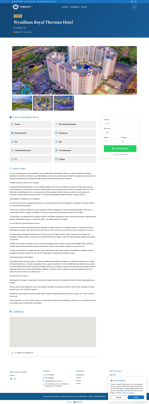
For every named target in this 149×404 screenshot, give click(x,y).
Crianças (123, 137)
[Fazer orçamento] (134, 6)
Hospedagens (80, 375)
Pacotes (84, 7)
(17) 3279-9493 (49, 378)
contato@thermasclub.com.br (53, 381)
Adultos (106, 137)
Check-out (107, 128)
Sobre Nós (112, 375)
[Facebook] (132, 1)
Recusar (118, 397)
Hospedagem (74, 7)
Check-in (106, 119)
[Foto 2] (22, 103)
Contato (78, 383)
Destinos (65, 7)
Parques (78, 377)
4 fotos (131, 91)
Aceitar (136, 397)
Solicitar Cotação (121, 148)
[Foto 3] (43, 103)
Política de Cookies (128, 392)
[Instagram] (135, 1)
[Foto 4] (64, 103)
